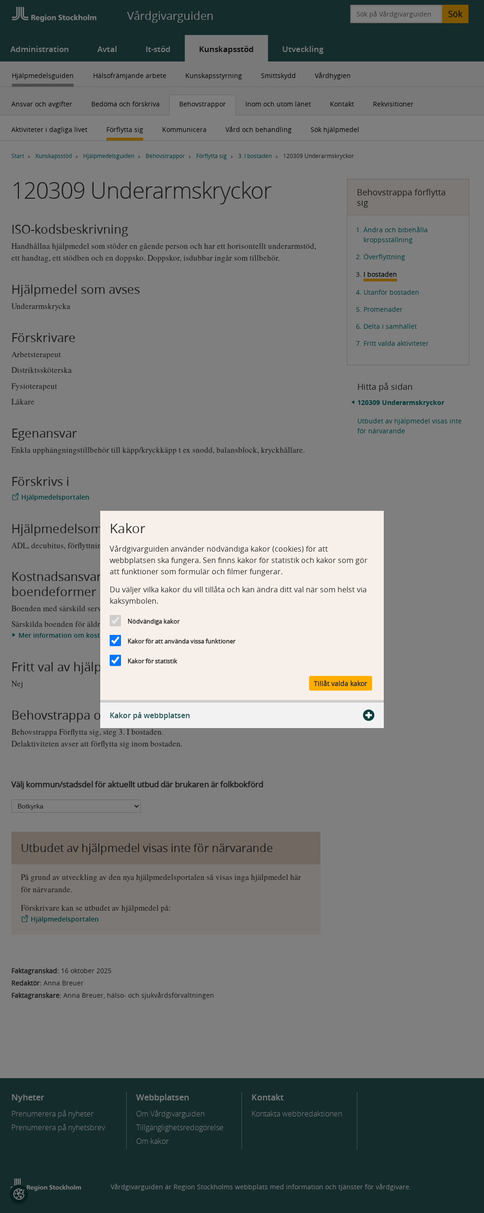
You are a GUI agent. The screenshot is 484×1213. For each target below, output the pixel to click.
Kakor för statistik (152, 661)
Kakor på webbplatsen (150, 715)
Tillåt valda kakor (340, 682)
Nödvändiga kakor (154, 621)
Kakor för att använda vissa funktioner (181, 641)
